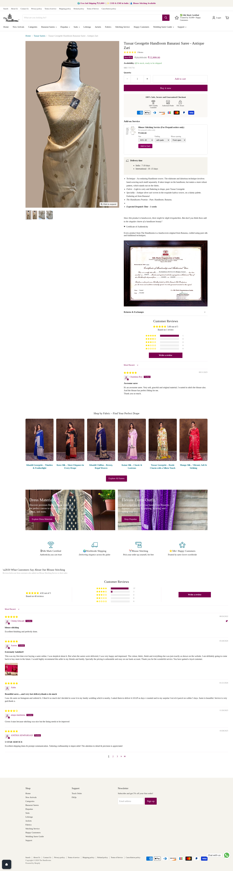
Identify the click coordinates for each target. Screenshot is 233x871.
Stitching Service (122, 27)
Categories (32, 27)
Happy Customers (141, 27)
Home (6, 27)
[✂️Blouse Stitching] (138, 549)
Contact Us (24, 9)
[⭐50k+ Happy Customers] (182, 549)
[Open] (6, 864)
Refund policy (79, 9)
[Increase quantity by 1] (147, 79)
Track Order (77, 793)
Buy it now (165, 88)
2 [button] (113, 756)
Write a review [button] (165, 355)
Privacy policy (36, 9)
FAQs (74, 797)
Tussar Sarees (39, 36)
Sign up (151, 801)
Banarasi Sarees (48, 27)
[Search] (165, 18)
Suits (76, 27)
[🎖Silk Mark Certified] (51, 549)
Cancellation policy (109, 9)
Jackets (98, 27)
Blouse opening (176, 136)
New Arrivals (18, 27)
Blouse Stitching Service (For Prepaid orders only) (161, 127)
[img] (130, 373)
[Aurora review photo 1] (11, 669)
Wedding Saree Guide (162, 27)
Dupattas (64, 27)
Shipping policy (65, 9)
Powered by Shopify (32, 863)
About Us (14, 9)
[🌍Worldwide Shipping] (94, 549)
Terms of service (50, 9)
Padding (157, 136)
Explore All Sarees (116, 478)
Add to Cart (145, 146)
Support (181, 27)
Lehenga (87, 27)
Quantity (127, 73)
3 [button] (117, 756)
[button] (217, 17)
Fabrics (108, 27)
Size (139, 136)
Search (5, 9)
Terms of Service (93, 9)
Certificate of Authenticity (137, 226)
